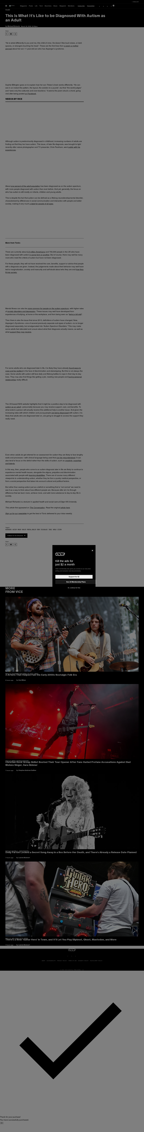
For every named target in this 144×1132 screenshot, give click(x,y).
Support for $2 (74, 577)
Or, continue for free (74, 588)
